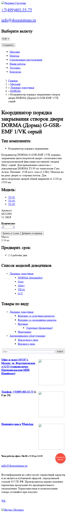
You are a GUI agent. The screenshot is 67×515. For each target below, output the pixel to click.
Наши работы (18, 63)
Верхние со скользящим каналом (37, 320)
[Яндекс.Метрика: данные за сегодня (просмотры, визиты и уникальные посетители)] (12, 510)
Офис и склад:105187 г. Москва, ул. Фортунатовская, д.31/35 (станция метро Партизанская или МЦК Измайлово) (18, 366)
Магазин (15, 51)
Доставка (15, 67)
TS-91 (11, 197)
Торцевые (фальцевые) (39, 327)
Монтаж (14, 55)
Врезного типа (26, 343)
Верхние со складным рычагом (36, 315)
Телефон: (7, 391)
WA (3, 500)
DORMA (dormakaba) (30, 277)
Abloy (21, 285)
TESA (21, 289)
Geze (21, 281)
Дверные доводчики (22, 87)
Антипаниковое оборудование (27, 335)
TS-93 (11, 204)
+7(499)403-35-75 (16, 10)
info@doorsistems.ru (18, 20)
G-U (20, 293)
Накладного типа (28, 340)
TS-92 (11, 200)
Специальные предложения (26, 59)
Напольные (24, 331)
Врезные (23, 324)
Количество (8, 223)
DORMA (15, 91)
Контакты (15, 71)
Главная (13, 80)
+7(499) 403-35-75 (23, 391)
